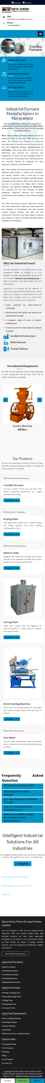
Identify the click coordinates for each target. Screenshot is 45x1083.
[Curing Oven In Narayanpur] (22, 597)
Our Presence (8, 1059)
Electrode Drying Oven (11, 996)
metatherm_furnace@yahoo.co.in (20, 19)
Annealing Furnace (9, 978)
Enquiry (38, 1081)
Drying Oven (7, 1000)
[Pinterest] (27, 3)
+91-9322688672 (13, 25)
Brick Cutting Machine (11, 1018)
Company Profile (9, 1044)
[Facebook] (16, 3)
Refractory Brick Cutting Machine (16, 1033)
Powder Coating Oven (11, 993)
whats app (23, 1081)
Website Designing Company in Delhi (29, 1076)
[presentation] (5, 400)
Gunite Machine (8, 1026)
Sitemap (5, 1052)
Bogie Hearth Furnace (11, 982)
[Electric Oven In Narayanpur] (22, 545)
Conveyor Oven (8, 1008)
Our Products (8, 1048)
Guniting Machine (9, 1022)
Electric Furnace (9, 967)
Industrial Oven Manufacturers (27, 278)
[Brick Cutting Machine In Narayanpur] (22, 672)
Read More (22, 429)
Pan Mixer (6, 1030)
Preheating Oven (9, 1004)
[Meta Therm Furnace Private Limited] (16, 10)
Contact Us (22, 863)
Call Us (8, 1081)
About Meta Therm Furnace (15, 954)
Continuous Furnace (10, 974)
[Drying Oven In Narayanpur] (22, 512)
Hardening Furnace (10, 971)
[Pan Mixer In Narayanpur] (22, 730)
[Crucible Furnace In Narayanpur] (22, 478)
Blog (4, 1055)
